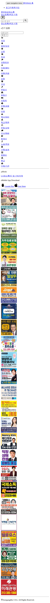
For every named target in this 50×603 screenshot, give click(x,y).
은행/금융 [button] (5, 106)
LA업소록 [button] (5, 176)
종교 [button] (3, 161)
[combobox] (12, 32)
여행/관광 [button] (5, 73)
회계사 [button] (4, 139)
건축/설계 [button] (5, 150)
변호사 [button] (4, 90)
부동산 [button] (4, 95)
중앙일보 (8, 12)
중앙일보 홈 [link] (28, 3)
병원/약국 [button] (5, 46)
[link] (25, 198)
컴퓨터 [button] (4, 155)
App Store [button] (22, 186)
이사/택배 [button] (5, 133)
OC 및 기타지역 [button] (16, 176)
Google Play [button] (9, 186)
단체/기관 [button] (5, 166)
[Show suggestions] (2, 35)
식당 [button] (3, 41)
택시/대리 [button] (5, 117)
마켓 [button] (3, 112)
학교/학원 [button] (5, 122)
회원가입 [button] (15, 8)
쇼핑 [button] (3, 52)
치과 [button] (3, 57)
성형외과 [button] (5, 62)
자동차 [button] (4, 101)
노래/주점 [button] (5, 144)
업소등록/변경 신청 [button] (9, 15)
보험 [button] (3, 79)
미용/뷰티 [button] (5, 68)
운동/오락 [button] (5, 128)
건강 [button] (3, 84)
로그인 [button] (9, 8)
